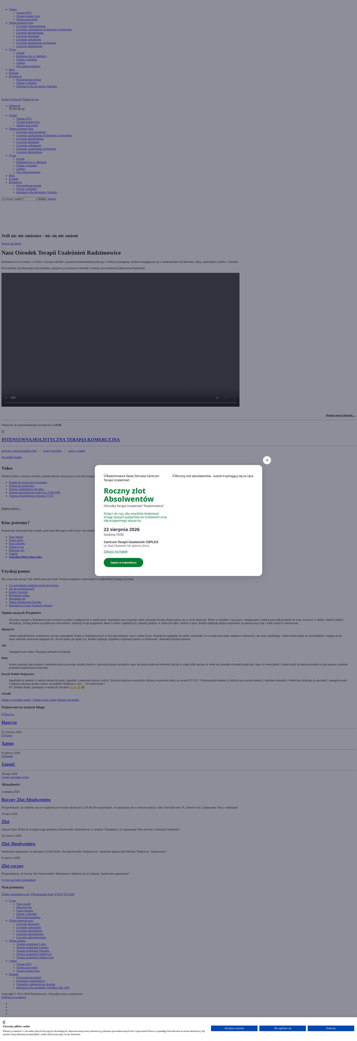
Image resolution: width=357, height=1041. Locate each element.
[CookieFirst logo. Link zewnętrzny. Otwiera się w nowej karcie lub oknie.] (4, 1022)
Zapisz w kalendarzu (123, 562)
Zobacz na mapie (116, 551)
